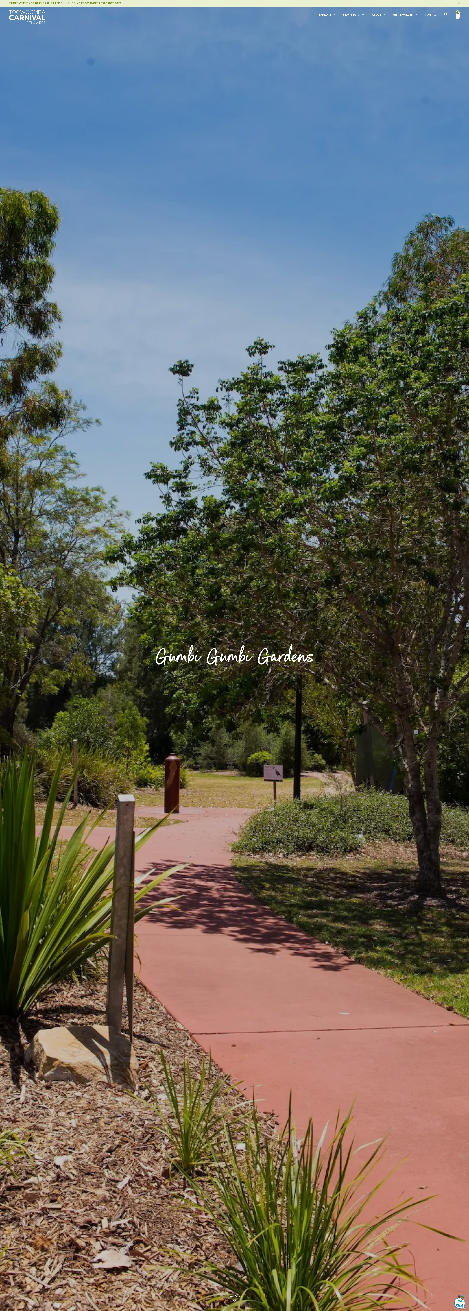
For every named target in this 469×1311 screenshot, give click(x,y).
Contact (431, 15)
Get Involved (403, 15)
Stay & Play (351, 15)
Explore (325, 15)
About (376, 15)
